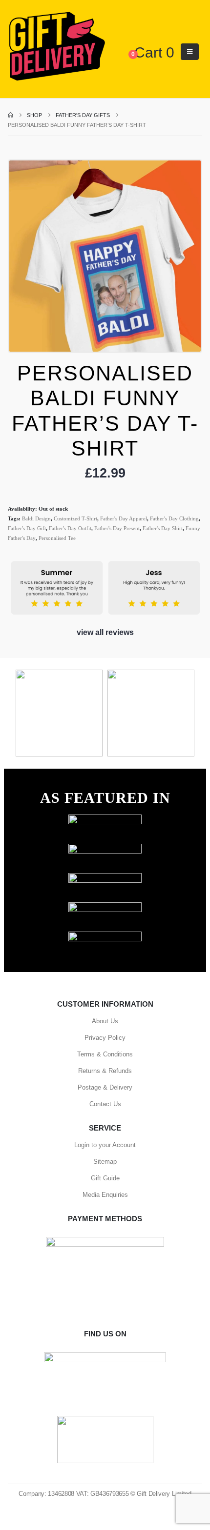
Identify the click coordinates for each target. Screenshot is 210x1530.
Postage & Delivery (105, 1087)
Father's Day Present (117, 528)
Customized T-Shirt (75, 518)
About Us (105, 1021)
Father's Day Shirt (163, 528)
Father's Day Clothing (174, 518)
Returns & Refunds (105, 1070)
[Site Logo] (56, 46)
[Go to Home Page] (10, 115)
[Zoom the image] (105, 819)
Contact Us (105, 1104)
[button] (190, 51)
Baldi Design (36, 518)
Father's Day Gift (27, 528)
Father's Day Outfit (70, 528)
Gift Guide (105, 1178)
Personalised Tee (57, 538)
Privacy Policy (105, 1037)
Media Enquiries (105, 1194)
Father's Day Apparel (123, 518)
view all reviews (105, 632)
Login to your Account (105, 1145)
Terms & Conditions (105, 1054)
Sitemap (105, 1161)
